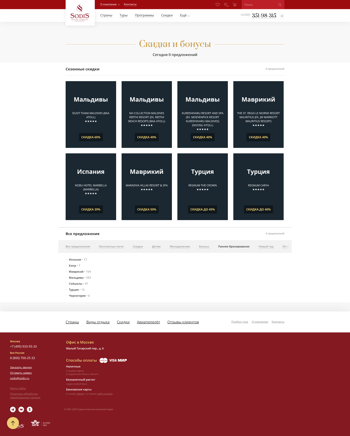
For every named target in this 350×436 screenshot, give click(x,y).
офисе (80, 393)
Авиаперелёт (148, 321)
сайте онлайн (105, 393)
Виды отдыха (98, 321)
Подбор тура (239, 322)
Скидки (123, 321)
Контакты (278, 322)
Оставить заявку (21, 373)
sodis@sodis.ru (19, 378)
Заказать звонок (21, 367)
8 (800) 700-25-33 (22, 358)
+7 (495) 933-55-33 (23, 346)
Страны (72, 321)
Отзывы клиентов (183, 321)
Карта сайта (18, 388)
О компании (108, 4)
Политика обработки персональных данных (25, 395)
